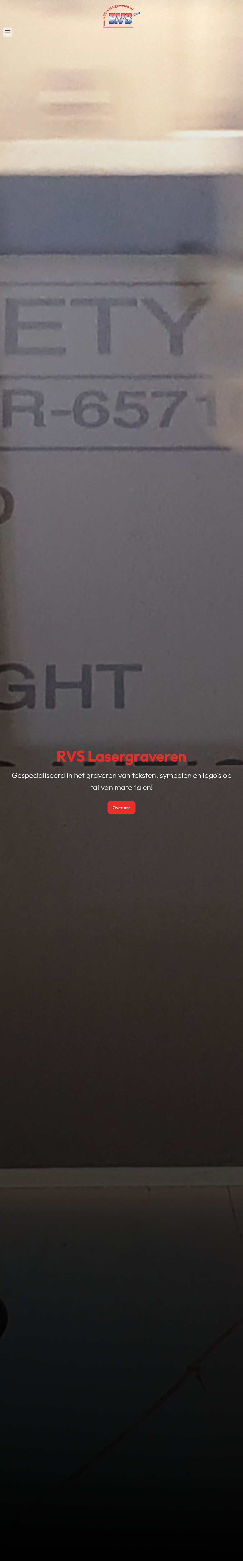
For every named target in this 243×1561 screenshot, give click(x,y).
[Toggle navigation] (7, 32)
